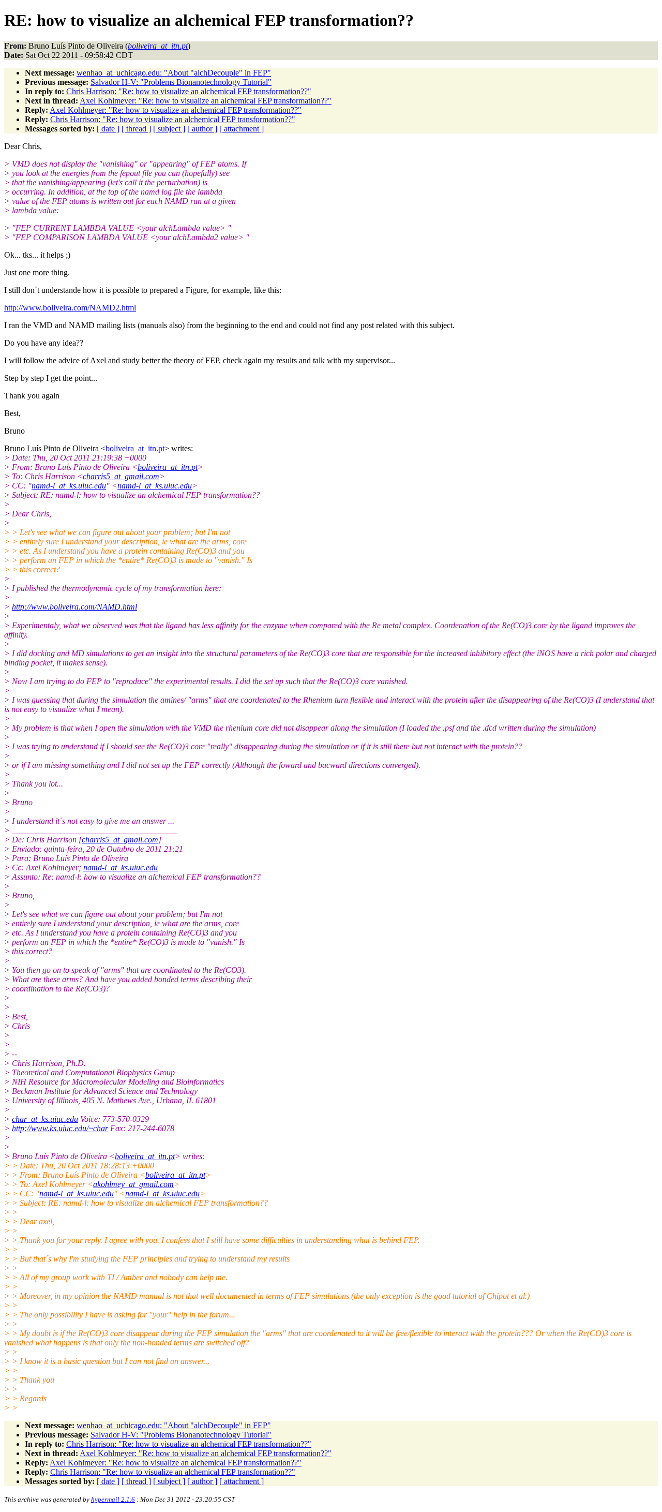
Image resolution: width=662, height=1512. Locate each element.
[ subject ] (169, 128)
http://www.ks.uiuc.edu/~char (60, 1128)
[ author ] (202, 128)
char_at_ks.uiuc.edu (45, 1119)
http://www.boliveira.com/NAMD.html (74, 606)
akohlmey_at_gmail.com (133, 1184)
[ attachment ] (241, 128)
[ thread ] (136, 128)
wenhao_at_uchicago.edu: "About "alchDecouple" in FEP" (174, 72)
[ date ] (108, 128)
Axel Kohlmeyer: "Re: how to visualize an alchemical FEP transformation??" (206, 100)
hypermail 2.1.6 (113, 1499)
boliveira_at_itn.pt (135, 448)
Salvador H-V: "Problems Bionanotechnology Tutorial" (181, 82)
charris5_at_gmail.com (121, 476)
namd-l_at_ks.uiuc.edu (69, 485)
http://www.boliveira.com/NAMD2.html (70, 307)
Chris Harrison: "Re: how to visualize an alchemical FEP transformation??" (188, 91)
